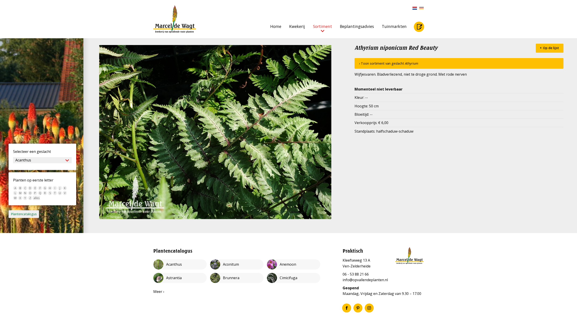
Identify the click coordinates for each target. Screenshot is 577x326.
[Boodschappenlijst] (419, 27)
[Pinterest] (357, 307)
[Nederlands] (413, 8)
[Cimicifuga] (293, 278)
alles (36, 198)
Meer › (158, 291)
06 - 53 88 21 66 (356, 274)
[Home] (174, 19)
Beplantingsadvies (357, 26)
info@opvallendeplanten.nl (365, 279)
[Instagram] (369, 307)
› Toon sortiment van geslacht (388, 63)
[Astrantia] (180, 278)
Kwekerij (297, 26)
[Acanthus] (180, 264)
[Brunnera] (236, 278)
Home (275, 26)
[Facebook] (346, 307)
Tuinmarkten (394, 26)
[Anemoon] (293, 264)
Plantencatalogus (24, 214)
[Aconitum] (236, 264)
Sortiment (322, 26)
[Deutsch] (420, 8)
